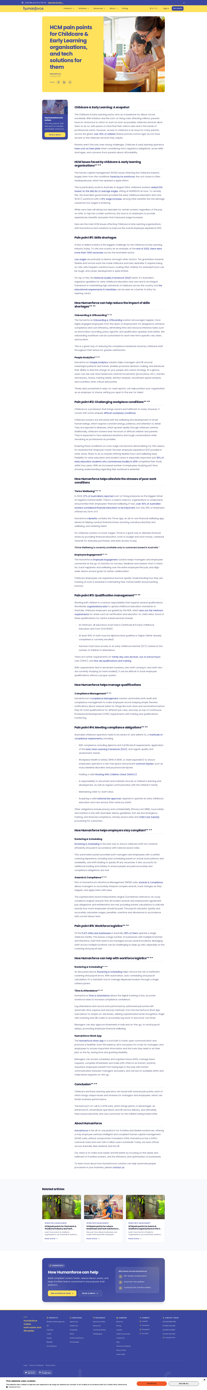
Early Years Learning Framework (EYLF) (106, 749)
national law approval (109, 798)
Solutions (83, 8)
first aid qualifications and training (112, 660)
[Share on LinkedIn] (64, 82)
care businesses (102, 933)
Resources (98, 8)
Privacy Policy (50, 1365)
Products (68, 8)
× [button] (204, 1380)
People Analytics (99, 362)
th (161, 187)
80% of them (131, 933)
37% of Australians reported (98, 496)
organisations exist (97, 606)
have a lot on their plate (87, 148)
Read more (122, 1385)
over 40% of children (105, 133)
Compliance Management (104, 698)
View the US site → (56, 2)
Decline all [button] (184, 1384)
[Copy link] (70, 82)
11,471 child (87, 933)
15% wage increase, (111, 198)
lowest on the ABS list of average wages (96, 191)
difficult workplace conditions (120, 412)
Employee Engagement (105, 559)
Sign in (166, 8)
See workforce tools (61, 1293)
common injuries (144, 763)
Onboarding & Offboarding (107, 320)
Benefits (93, 518)
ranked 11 (155, 187)
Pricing (125, 8)
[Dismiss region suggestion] (184, 2)
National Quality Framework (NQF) (112, 277)
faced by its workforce (122, 176)
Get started (177, 8)
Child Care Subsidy (149, 816)
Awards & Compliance (151, 882)
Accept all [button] (152, 1384)
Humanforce (81, 1130)
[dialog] (103, 1383)
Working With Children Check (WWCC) (116, 774)
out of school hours (149, 656)
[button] (66, 1387)
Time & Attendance (99, 995)
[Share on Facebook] (58, 82)
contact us (118, 1167)
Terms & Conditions (36, 1365)
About (112, 8)
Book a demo (55, 135)
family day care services (125, 656)
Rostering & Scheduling (87, 843)
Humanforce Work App (91, 1040)
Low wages (80, 259)
